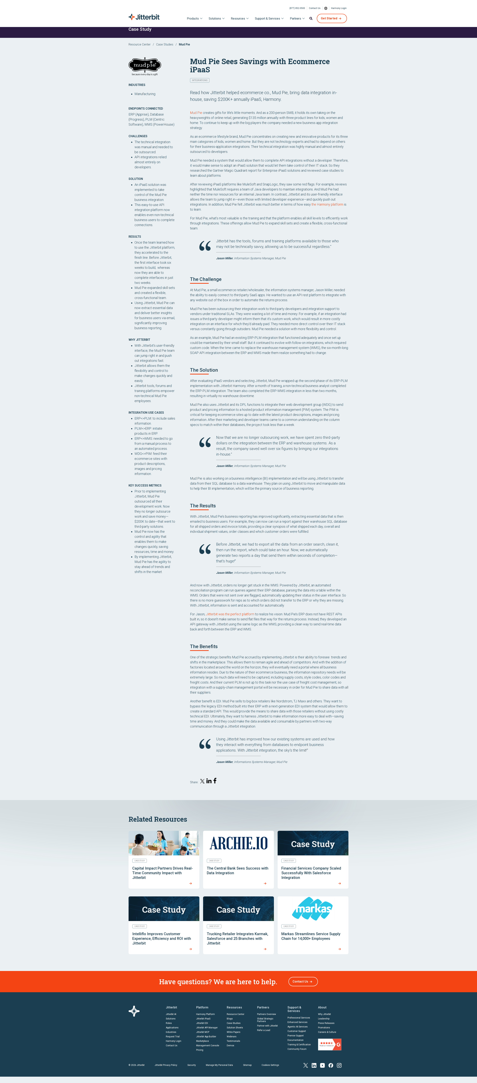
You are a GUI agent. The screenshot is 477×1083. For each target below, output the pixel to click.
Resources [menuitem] (238, 18)
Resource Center (140, 44)
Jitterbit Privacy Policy (166, 1065)
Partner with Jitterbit (267, 1025)
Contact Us (314, 8)
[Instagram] (339, 1065)
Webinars (231, 1036)
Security (191, 1065)
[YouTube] (322, 1065)
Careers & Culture (327, 1032)
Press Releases (326, 1023)
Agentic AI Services (298, 1026)
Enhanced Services (297, 1022)
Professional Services (299, 1017)
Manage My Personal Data (219, 1065)
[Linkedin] (314, 1065)
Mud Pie (196, 113)
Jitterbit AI (171, 1014)
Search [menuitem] (311, 18)
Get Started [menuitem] (329, 18)
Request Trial (173, 1036)
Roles (169, 1023)
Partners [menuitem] (295, 18)
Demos (230, 1045)
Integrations (199, 80)
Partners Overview (266, 1014)
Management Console (207, 1045)
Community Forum (297, 1049)
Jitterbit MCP (202, 1032)
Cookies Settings (270, 1065)
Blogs (230, 1018)
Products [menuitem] (193, 18)
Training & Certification (299, 1044)
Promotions (324, 1027)
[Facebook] (330, 1065)
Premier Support (296, 1035)
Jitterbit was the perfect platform (230, 614)
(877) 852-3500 (297, 8)
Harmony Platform (205, 1014)
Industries (171, 1032)
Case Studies (164, 44)
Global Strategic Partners (265, 1020)
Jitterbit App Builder (206, 1036)
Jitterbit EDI (202, 1023)
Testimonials (233, 1041)
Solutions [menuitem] (215, 18)
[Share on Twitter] (202, 782)
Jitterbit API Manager (207, 1027)
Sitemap (247, 1065)
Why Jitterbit (324, 1014)
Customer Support (297, 1031)
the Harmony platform (327, 204)
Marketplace (202, 1041)
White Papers (233, 1032)
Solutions (171, 1018)
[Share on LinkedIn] (209, 781)
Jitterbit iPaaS (203, 1018)
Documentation (296, 1040)
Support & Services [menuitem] (267, 18)
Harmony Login (339, 8)
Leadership (323, 1018)
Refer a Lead (263, 1030)
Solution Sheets (235, 1027)
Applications (172, 1027)
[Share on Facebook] (215, 781)
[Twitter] (305, 1065)
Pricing (199, 1050)
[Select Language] (326, 8)
